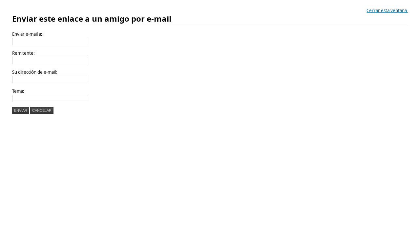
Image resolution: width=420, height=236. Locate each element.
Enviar (20, 110)
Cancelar (42, 110)
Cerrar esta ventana (387, 10)
